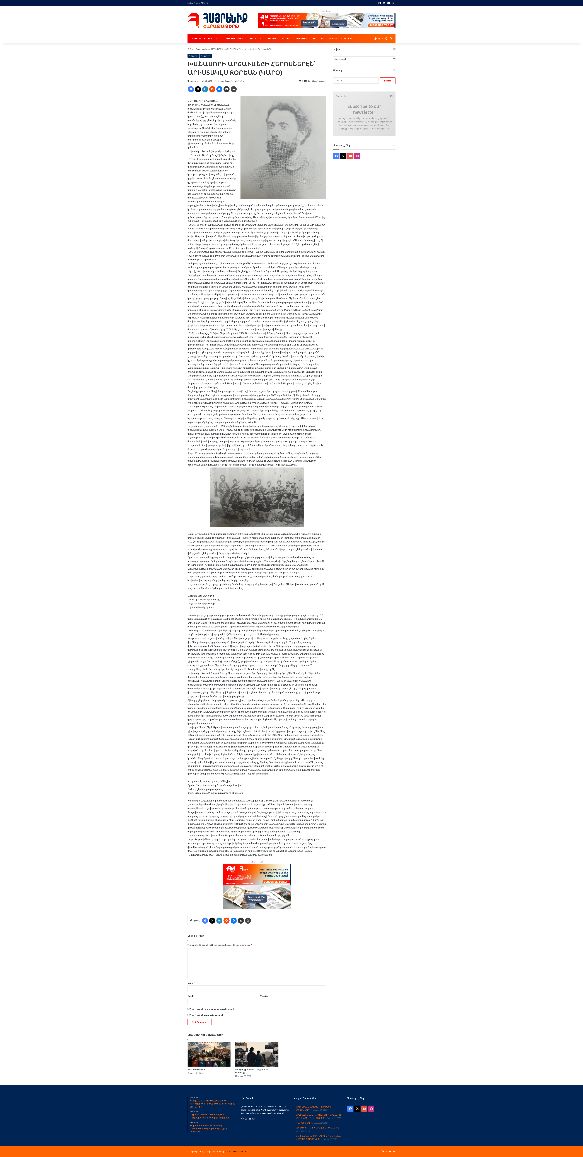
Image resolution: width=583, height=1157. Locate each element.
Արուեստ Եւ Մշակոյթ (263, 38)
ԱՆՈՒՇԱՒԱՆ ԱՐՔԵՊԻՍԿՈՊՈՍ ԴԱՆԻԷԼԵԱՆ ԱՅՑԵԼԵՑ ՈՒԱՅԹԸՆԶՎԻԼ (318, 1137)
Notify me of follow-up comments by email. (212, 1009)
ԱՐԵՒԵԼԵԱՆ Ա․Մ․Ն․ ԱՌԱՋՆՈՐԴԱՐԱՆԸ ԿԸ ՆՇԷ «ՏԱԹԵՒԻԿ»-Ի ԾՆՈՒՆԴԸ (318, 1116)
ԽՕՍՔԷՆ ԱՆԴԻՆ (196, 1069)
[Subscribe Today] (257, 886)
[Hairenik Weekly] (217, 20)
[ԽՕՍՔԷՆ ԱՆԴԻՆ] (209, 1054)
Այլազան (286, 38)
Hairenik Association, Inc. (236, 1151)
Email (191, 996)
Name (191, 983)
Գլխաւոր (200, 49)
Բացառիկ (301, 38)
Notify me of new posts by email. (206, 1015)
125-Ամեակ (317, 38)
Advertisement (257, 862)
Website (264, 996)
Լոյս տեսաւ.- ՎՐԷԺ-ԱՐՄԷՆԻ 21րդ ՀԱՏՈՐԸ (317, 1127)
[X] (246, 1119)
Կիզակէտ (205, 55)
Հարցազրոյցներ (236, 38)
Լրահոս (194, 38)
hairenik (194, 81)
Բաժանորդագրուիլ (340, 38)
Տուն (191, 49)
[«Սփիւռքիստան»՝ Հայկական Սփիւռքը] (256, 1054)
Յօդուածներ (212, 38)
